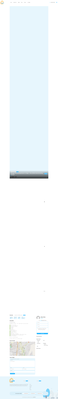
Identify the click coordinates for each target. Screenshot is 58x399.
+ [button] (10, 342)
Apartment (45, 344)
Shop (38, 342)
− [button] (10, 343)
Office (38, 341)
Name (11, 367)
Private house (38, 343)
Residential (44, 343)
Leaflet (29, 355)
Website (11, 370)
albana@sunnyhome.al (43, 320)
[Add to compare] (13, 176)
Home (11, 2)
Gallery (19, 2)
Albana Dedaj (43, 317)
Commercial (38, 340)
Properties (31, 385)
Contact (25, 2)
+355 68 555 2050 (53, 2)
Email (23, 367)
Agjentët (31, 386)
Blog (21, 2)
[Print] (14, 176)
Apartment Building (46, 345)
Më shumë (42, 318)
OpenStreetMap (32, 355)
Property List (14, 2)
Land (43, 340)
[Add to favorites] (11, 176)
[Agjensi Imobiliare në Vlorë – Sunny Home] (2, 2)
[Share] (16, 176)
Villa (37, 346)
